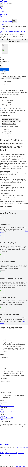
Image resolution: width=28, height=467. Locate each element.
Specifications (7, 131)
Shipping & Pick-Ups (6, 411)
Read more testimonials (7, 406)
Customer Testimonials (6, 418)
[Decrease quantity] (1, 63)
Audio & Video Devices (12, 31)
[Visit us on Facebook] (14, 459)
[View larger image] (14, 41)
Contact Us (3, 419)
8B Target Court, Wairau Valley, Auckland (12, 453)
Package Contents (8, 133)
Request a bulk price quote (10, 119)
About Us (2, 416)
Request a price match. (13, 78)
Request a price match (8, 123)
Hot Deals (4, 25)
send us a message (22, 447)
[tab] (14, 82)
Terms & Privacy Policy (19, 466)
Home (2, 31)
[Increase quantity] (1, 67)
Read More (3, 28)
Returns (2, 413)
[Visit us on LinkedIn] (14, 462)
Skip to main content (6, 21)
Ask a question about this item (11, 121)
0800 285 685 (4, 444)
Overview (6, 129)
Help (1, 409)
